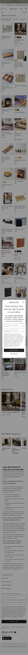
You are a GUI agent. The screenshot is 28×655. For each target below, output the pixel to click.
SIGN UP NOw (14, 350)
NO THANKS (14, 353)
